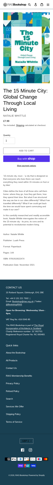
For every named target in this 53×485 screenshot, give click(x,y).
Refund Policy (12, 391)
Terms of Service (14, 422)
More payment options (26, 166)
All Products (12, 360)
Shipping (20, 125)
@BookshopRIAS (14, 304)
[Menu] (48, 4)
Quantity (6, 135)
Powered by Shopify (37, 475)
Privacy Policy (13, 383)
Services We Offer (15, 406)
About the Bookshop (15, 352)
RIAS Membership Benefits (19, 376)
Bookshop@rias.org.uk (22, 301)
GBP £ (25, 441)
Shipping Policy (13, 414)
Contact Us (11, 368)
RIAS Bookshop (21, 475)
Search (9, 399)
